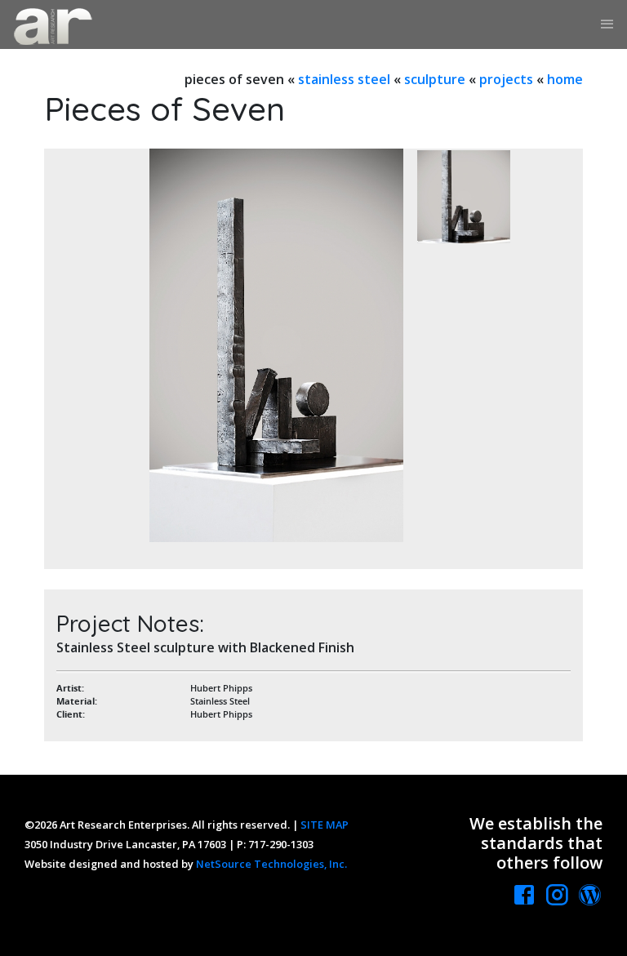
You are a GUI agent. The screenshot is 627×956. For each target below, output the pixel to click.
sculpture (434, 79)
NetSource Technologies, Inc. (271, 863)
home (565, 79)
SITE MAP (324, 824)
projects (506, 79)
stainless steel (344, 79)
